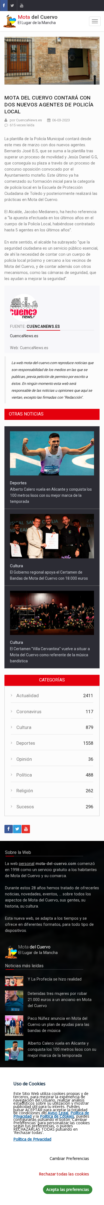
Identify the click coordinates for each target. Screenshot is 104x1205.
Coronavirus (28, 711)
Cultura (16, 565)
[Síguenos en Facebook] (3, 5)
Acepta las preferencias (67, 1189)
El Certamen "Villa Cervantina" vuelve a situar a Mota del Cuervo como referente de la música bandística (50, 655)
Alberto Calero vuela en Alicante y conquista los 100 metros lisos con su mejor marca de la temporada (51, 495)
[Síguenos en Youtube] (21, 5)
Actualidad (27, 695)
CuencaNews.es (34, 348)
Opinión (24, 759)
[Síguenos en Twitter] (12, 5)
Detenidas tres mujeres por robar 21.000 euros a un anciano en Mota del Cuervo (14, 1001)
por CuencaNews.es (26, 120)
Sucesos (25, 806)
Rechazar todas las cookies (64, 1174)
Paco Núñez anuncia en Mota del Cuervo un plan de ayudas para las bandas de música (14, 1026)
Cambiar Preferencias (69, 1158)
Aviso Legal (58, 1112)
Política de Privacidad (32, 1139)
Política (24, 775)
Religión (24, 790)
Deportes (18, 482)
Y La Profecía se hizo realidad (13, 981)
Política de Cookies (57, 1116)
